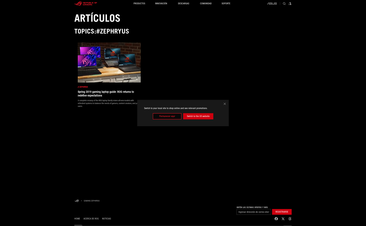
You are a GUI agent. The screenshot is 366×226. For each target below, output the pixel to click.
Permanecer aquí (167, 116)
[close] (224, 104)
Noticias (106, 218)
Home (77, 218)
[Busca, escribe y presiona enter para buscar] (284, 3)
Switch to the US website (198, 116)
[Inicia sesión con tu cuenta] (290, 3)
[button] (282, 212)
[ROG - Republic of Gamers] (85, 3)
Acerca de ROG (91, 218)
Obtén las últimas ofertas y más (252, 207)
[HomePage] (76, 200)
